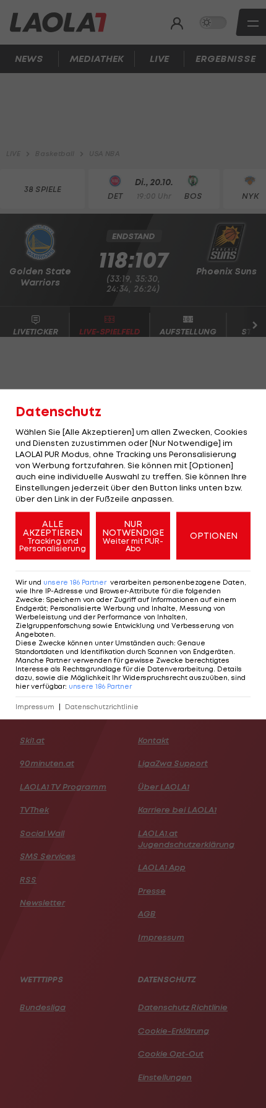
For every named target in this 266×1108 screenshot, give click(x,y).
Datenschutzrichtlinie (102, 706)
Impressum (34, 706)
